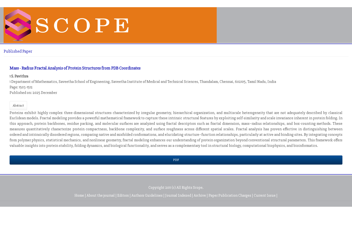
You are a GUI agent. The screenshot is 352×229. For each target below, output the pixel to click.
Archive (200, 195)
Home (79, 195)
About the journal (101, 195)
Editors (123, 195)
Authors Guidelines (147, 195)
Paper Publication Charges (230, 195)
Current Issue (265, 195)
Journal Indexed (178, 195)
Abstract (18, 105)
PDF (176, 160)
